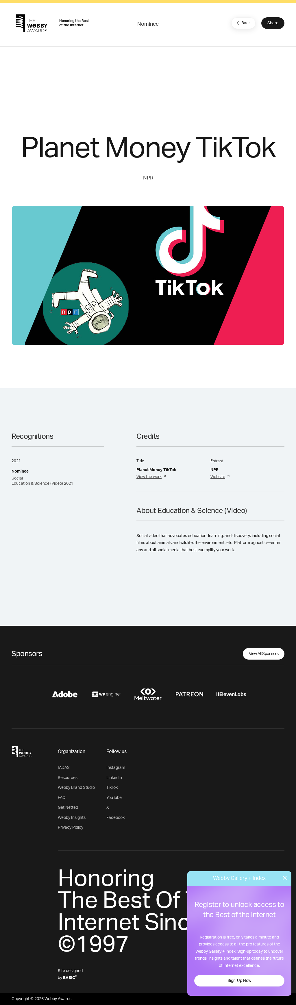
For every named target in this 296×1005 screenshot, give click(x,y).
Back (246, 23)
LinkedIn (114, 778)
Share (272, 23)
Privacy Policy (70, 828)
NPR (148, 178)
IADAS (64, 768)
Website (217, 477)
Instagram (115, 768)
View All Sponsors (264, 654)
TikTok (112, 788)
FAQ (62, 798)
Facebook (115, 818)
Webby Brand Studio (76, 788)
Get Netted (68, 808)
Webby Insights (72, 818)
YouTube (114, 798)
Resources (67, 778)
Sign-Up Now (239, 981)
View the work (149, 477)
